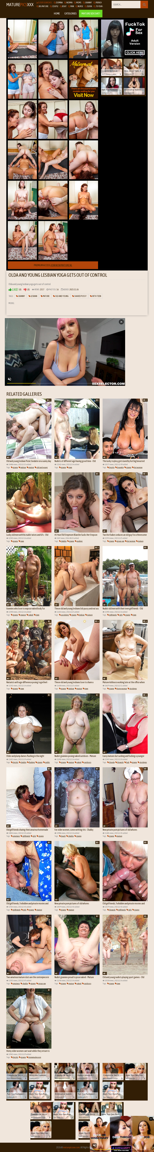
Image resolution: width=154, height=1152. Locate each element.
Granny (21, 296)
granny (88, 2)
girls (121, 615)
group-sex (120, 541)
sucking (79, 541)
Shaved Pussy (80, 296)
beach (63, 836)
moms (78, 2)
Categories (70, 13)
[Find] (144, 4)
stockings (133, 688)
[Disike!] (25, 289)
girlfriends (113, 615)
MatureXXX (20, 4)
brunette (120, 467)
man (72, 6)
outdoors (87, 762)
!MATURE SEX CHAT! (90, 13)
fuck (127, 762)
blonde (112, 762)
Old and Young (62, 296)
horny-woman (122, 688)
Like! (15, 289)
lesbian (23, 467)
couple (55, 6)
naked (30, 615)
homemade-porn (34, 1057)
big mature (43, 6)
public (47, 762)
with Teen (96, 296)
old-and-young (42, 467)
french (98, 2)
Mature (46, 296)
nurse (80, 6)
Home (57, 13)
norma (69, 2)
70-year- (99, 6)
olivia (89, 6)
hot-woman (138, 467)
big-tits (111, 467)
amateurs (16, 836)
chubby (63, 541)
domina (59, 2)
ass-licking (65, 615)
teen (70, 467)
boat (64, 6)
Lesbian (33, 296)
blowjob (120, 762)
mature (31, 467)
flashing (32, 762)
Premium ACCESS (53, 265)
